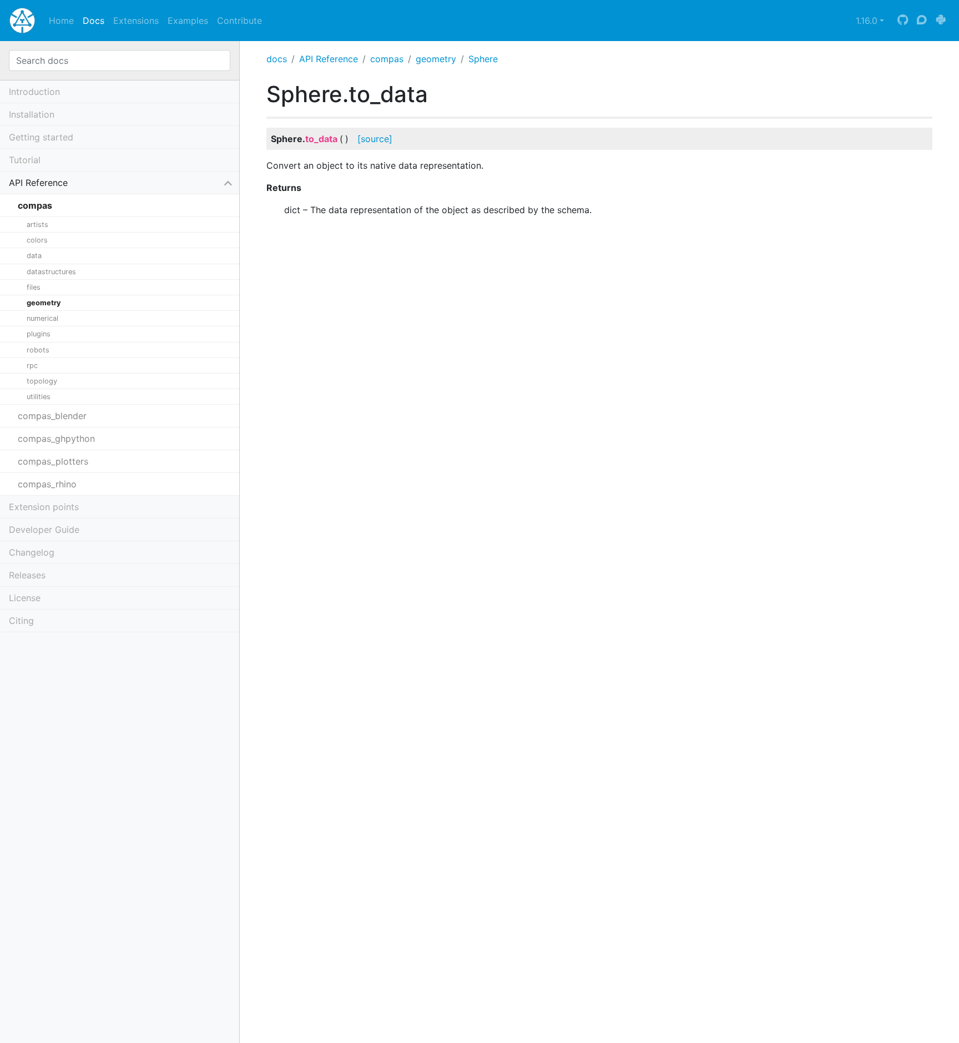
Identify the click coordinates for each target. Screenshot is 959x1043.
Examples (188, 20)
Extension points (44, 506)
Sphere (483, 58)
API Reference (328, 58)
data (34, 255)
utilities (39, 396)
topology (42, 381)
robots (38, 350)
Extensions (136, 20)
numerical (42, 318)
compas (386, 58)
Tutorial (25, 159)
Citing (21, 620)
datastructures (51, 272)
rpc (32, 365)
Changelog (31, 552)
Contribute (239, 20)
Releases (27, 575)
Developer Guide (44, 529)
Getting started (41, 137)
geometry (436, 58)
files (34, 287)
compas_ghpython (56, 438)
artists (37, 224)
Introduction (34, 91)
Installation (31, 114)
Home (61, 20)
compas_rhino (47, 484)
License (25, 597)
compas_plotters (53, 461)
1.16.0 (866, 20)
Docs (93, 20)
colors (37, 240)
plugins (39, 334)
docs (276, 58)
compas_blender (52, 415)
